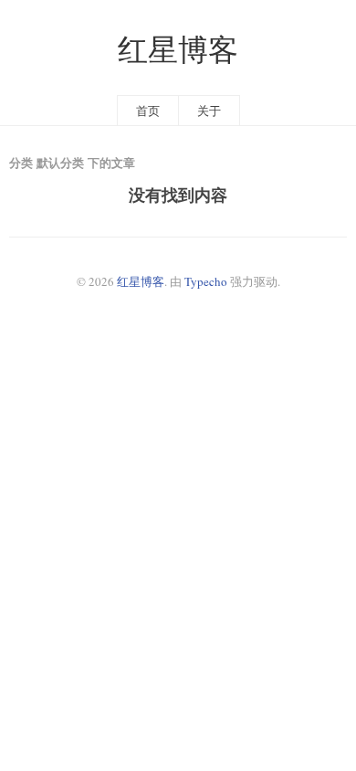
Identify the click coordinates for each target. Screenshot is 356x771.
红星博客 (178, 49)
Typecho (205, 281)
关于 (209, 110)
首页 (148, 110)
